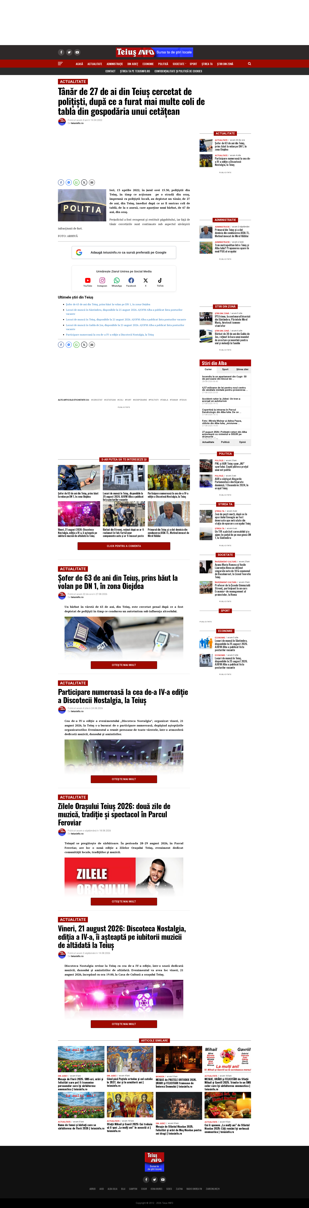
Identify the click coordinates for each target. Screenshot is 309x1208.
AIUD (101, 1188)
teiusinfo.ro (77, 123)
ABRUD (92, 1188)
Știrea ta (207, 64)
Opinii (242, 442)
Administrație (115, 64)
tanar (174, 400)
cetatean (110, 400)
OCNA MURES (156, 1188)
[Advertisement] (154, 22)
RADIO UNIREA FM (194, 1188)
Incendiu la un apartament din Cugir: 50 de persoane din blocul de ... (224, 377)
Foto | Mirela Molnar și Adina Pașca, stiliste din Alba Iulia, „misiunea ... (222, 422)
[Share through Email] (92, 182)
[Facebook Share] (61, 182)
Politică (163, 64)
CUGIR (144, 1188)
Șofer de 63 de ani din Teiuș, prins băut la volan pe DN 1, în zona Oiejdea (108, 304)
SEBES (169, 1188)
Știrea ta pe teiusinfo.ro (135, 71)
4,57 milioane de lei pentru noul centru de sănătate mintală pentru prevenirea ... (225, 388)
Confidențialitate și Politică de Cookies (178, 71)
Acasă (79, 64)
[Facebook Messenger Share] (69, 182)
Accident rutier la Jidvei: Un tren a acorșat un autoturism (221, 400)
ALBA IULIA (112, 1188)
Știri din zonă (225, 64)
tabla (165, 400)
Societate (178, 64)
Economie (148, 64)
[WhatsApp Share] (76, 182)
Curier (208, 369)
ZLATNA (179, 1188)
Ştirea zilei (242, 369)
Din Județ (132, 64)
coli (121, 400)
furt (128, 400)
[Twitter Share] (84, 182)
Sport (193, 64)
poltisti (154, 400)
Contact (110, 71)
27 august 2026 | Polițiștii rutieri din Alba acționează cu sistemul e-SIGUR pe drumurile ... (224, 434)
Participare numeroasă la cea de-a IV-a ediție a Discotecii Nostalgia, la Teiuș (110, 334)
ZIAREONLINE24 (213, 1188)
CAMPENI (133, 1188)
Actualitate (95, 64)
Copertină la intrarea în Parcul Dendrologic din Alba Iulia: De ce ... (221, 410)
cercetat (97, 400)
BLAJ (123, 1188)
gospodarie (140, 400)
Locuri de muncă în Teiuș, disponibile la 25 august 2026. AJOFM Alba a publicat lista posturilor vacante (126, 319)
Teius (184, 400)
